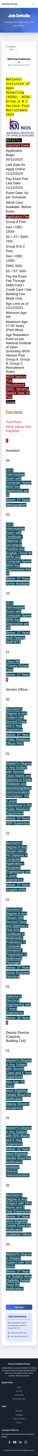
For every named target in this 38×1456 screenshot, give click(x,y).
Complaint (19, 1415)
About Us (19, 1411)
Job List (19, 1391)
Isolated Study (9, 3)
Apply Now (19, 1307)
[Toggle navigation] (33, 4)
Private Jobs (19, 1395)
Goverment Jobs (19, 1399)
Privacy (19, 1423)
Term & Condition (19, 1419)
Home (19, 1387)
